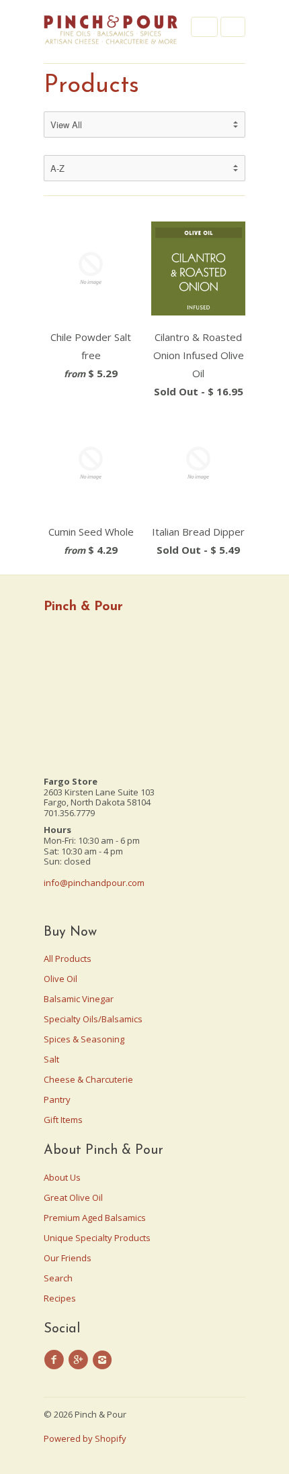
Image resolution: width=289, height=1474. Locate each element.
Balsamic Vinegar (79, 999)
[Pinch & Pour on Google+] (80, 1360)
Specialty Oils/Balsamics (93, 1019)
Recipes (60, 1298)
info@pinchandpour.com (94, 883)
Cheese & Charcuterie (88, 1079)
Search (58, 1278)
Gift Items (63, 1120)
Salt (51, 1059)
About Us (62, 1177)
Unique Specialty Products (97, 1238)
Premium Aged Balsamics (95, 1218)
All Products (67, 958)
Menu (204, 27)
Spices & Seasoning (84, 1039)
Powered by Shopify (85, 1438)
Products (91, 86)
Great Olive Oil (73, 1197)
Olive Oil (60, 979)
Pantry (57, 1099)
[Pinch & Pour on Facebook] (56, 1360)
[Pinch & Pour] (111, 31)
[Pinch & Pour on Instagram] (104, 1360)
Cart (232, 27)
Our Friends (67, 1258)
